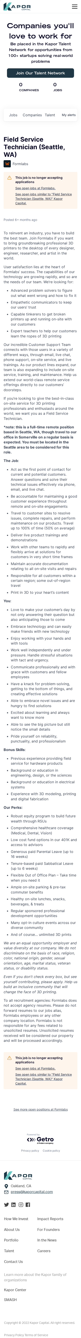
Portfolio (11, 1240)
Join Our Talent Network (40, 73)
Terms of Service (36, 1335)
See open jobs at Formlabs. (35, 188)
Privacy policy (30, 1150)
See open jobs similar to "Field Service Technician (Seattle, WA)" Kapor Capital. (43, 198)
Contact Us (13, 1262)
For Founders (48, 1230)
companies (32, 115)
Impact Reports (50, 1219)
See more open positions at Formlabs (41, 1109)
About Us (12, 1230)
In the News (46, 1240)
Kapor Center (15, 1290)
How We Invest (16, 1219)
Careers (43, 1251)
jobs (13, 115)
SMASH (10, 1300)
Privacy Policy (14, 1335)
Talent (9, 1251)
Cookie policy (51, 1150)
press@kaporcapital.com (32, 1192)
